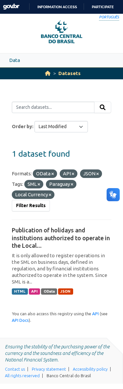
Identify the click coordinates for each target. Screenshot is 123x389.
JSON (65, 291)
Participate (103, 7)
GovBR (11, 7)
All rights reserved (22, 375)
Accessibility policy (90, 369)
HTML (19, 291)
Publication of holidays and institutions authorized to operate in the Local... (61, 238)
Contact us (15, 369)
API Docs (20, 320)
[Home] (48, 73)
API (34, 291)
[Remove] (52, 174)
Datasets (69, 73)
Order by (22, 126)
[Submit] (102, 107)
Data (14, 60)
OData (49, 291)
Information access (57, 7)
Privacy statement (49, 369)
